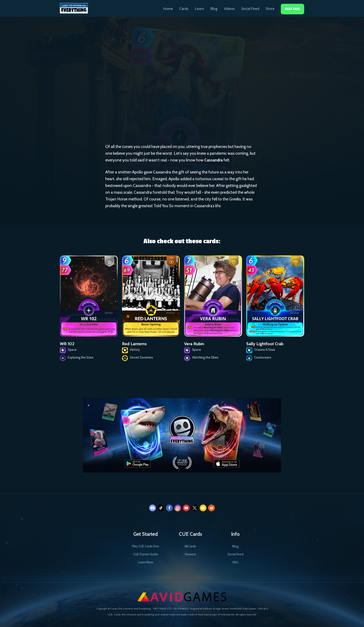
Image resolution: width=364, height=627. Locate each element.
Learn (199, 9)
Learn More (145, 562)
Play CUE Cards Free (145, 546)
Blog (214, 9)
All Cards (190, 546)
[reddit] (211, 508)
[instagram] (177, 508)
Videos (229, 9)
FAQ (235, 562)
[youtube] (186, 508)
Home (168, 9)
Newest (190, 554)
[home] (74, 6)
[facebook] (169, 508)
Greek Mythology (199, 96)
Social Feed (250, 9)
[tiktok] (161, 508)
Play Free (292, 9)
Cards (184, 9)
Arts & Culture (165, 96)
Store (270, 9)
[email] (203, 508)
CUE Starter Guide (145, 554)
